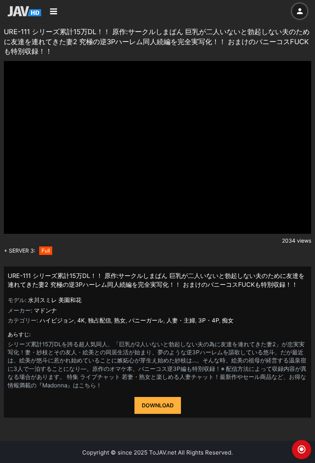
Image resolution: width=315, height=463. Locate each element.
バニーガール (146, 320)
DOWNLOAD (158, 405)
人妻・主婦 (180, 320)
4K (81, 320)
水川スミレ (42, 300)
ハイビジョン (57, 320)
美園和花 (69, 300)
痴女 (228, 320)
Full (45, 250)
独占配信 (99, 320)
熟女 (120, 320)
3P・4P (208, 320)
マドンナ (45, 310)
